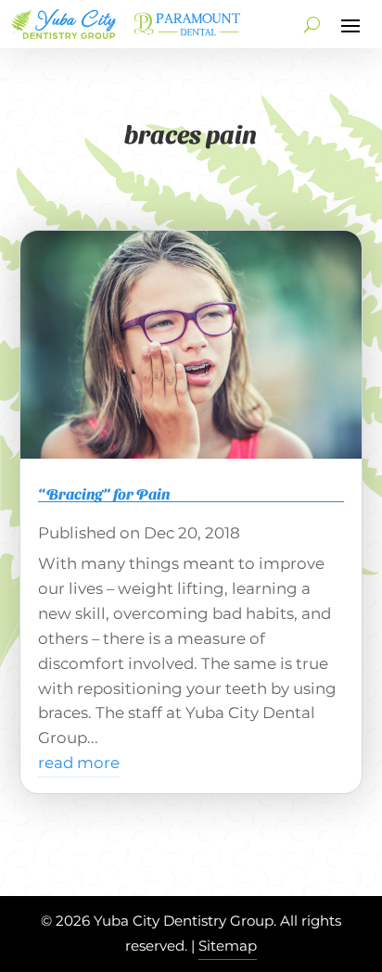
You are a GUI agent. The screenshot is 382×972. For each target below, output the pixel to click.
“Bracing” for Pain (104, 493)
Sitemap (227, 945)
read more (79, 762)
